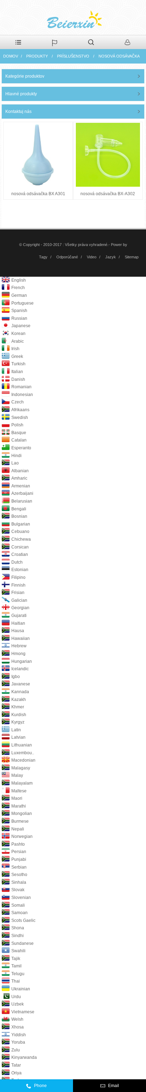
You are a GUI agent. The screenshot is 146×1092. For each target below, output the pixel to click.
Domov (10, 56)
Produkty (37, 56)
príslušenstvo (73, 56)
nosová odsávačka (119, 56)
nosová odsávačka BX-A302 (107, 193)
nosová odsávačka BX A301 (38, 193)
